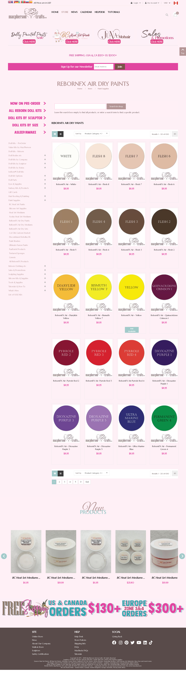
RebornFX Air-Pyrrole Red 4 (131, 380)
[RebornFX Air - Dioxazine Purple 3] (66, 423)
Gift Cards (13, 192)
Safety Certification (40, 654)
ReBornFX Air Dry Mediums (21, 225)
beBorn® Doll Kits (16, 172)
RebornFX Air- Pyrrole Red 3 (99, 380)
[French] (13, 1)
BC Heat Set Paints (17, 204)
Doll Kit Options (16, 176)
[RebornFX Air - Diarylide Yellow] (66, 292)
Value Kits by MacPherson (20, 147)
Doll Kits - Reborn (16, 151)
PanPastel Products (17, 249)
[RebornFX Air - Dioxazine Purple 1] (164, 358)
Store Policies (80, 640)
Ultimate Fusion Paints (18, 245)
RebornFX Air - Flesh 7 (131, 184)
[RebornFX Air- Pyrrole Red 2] (66, 358)
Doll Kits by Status (16, 168)
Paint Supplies (103, 88)
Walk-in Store (38, 647)
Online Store (37, 636)
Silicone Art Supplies (17, 208)
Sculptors (36, 650)
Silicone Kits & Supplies (18, 278)
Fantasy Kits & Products (19, 188)
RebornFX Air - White (66, 184)
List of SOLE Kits (15, 294)
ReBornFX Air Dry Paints (19, 221)
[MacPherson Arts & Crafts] (27, 17)
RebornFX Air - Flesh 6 (164, 184)
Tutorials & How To (17, 286)
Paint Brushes (14, 241)
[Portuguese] (23, 1)
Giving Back (117, 636)
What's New (14, 290)
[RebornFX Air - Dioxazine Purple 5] (98, 423)
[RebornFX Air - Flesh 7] (131, 161)
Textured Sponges (17, 253)
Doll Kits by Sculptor (17, 163)
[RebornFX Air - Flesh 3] (131, 227)
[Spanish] (30, 1)
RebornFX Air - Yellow (131, 315)
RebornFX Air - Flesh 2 (164, 249)
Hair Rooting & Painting (19, 196)
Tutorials (78, 654)
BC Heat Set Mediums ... (23, 577)
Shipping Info (80, 643)
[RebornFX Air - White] (66, 161)
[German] (16, 1)
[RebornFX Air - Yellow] (131, 292)
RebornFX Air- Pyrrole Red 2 (66, 380)
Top (182, 53)
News (34, 640)
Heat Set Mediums (17, 212)
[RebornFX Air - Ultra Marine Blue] (131, 423)
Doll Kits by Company (18, 159)
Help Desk (79, 636)
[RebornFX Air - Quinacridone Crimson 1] (164, 292)
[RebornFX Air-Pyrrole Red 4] (131, 358)
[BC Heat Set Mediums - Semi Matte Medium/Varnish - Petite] (93, 551)
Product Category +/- (94, 133)
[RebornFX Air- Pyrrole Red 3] (98, 358)
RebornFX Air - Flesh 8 (99, 184)
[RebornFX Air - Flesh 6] (164, 161)
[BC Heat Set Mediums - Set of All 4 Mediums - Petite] (128, 551)
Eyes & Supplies (15, 184)
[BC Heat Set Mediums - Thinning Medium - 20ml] (162, 551)
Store (90, 88)
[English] (9, 1)
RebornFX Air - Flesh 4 (99, 249)
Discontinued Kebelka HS (19, 237)
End (87, 482)
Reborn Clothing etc (17, 266)
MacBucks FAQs (81, 650)
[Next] (80, 482)
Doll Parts (13, 180)
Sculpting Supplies (16, 274)
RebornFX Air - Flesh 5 (66, 249)
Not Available (132, 330)
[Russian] (27, 1)
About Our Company (41, 643)
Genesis (12, 257)
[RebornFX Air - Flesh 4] (98, 227)
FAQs (77, 647)
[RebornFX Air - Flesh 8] (98, 161)
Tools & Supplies (16, 282)
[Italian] (20, 1)
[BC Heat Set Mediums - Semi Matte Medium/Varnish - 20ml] (58, 551)
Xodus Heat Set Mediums (20, 216)
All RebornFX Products (19, 261)
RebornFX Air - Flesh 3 (131, 249)
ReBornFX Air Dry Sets (18, 229)
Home (79, 88)
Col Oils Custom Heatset (19, 233)
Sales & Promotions (17, 270)
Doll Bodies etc (15, 155)
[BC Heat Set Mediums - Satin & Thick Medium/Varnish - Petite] (23, 551)
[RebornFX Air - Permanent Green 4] (164, 423)
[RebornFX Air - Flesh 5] (66, 227)
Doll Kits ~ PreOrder (17, 143)
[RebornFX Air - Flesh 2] (164, 227)
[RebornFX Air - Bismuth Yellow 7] (98, 292)
